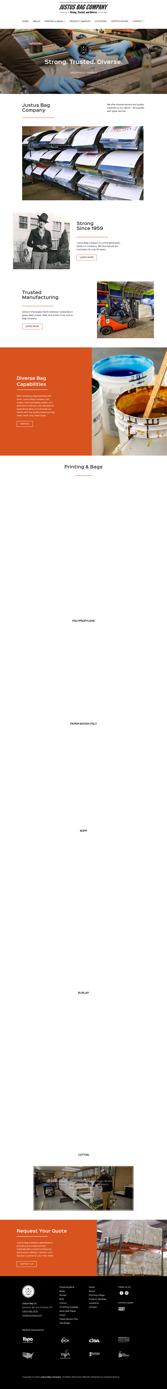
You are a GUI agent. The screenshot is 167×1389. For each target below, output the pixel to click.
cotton (83, 1155)
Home (25, 21)
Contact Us (26, 1264)
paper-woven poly (83, 724)
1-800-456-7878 (30, 1311)
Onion (63, 1315)
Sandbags (65, 1323)
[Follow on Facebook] (121, 1293)
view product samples (83, 73)
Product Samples (80, 21)
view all (25, 424)
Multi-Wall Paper (68, 1311)
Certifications (119, 21)
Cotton (63, 1303)
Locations (101, 21)
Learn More (83, 1194)
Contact (138, 21)
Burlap (63, 1295)
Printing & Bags (54, 21)
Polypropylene (67, 1287)
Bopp (62, 1291)
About (36, 21)
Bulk (62, 1299)
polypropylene (83, 621)
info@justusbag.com (32, 1315)
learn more (87, 257)
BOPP (83, 831)
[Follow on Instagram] (126, 1293)
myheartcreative (111, 1377)
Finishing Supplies (69, 1307)
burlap (83, 993)
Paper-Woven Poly (69, 1319)
